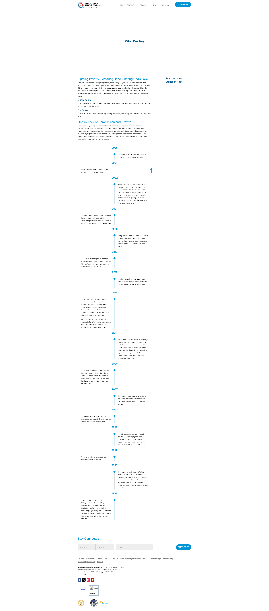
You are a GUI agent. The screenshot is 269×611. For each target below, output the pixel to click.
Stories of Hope (155, 559)
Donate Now (183, 4)
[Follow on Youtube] (92, 580)
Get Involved (164, 5)
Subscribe (183, 547)
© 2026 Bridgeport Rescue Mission (87, 574)
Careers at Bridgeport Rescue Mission (133, 559)
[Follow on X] (84, 580)
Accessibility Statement (86, 562)
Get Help (121, 5)
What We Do (144, 5)
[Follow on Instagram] (88, 580)
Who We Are (131, 5)
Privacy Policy (168, 559)
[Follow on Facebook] (79, 580)
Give (154, 5)
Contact (100, 562)
